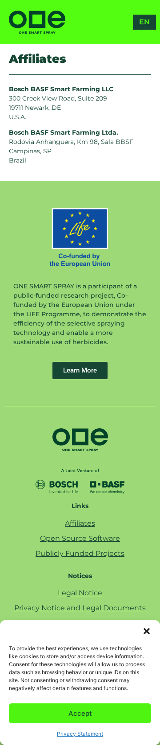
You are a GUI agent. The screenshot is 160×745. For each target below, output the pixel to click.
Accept (80, 713)
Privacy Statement (80, 733)
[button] (146, 631)
